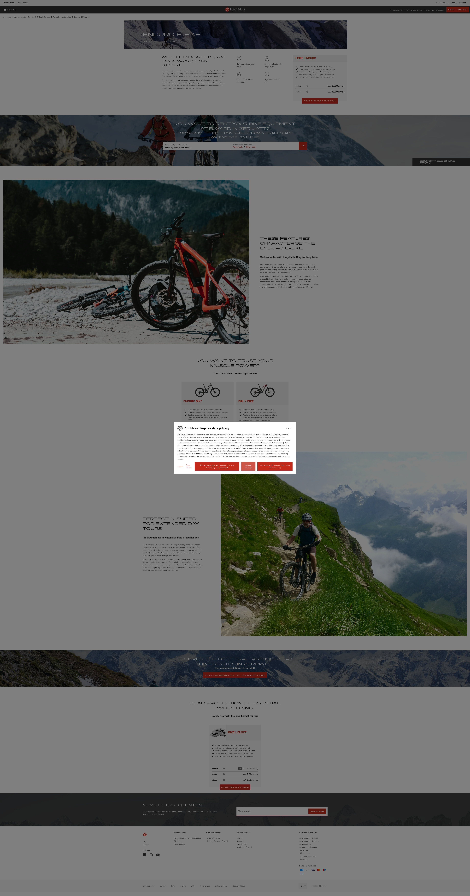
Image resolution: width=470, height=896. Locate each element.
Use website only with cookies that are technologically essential (217, 466)
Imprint (180, 466)
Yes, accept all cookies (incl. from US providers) (275, 466)
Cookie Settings (248, 466)
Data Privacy (189, 466)
